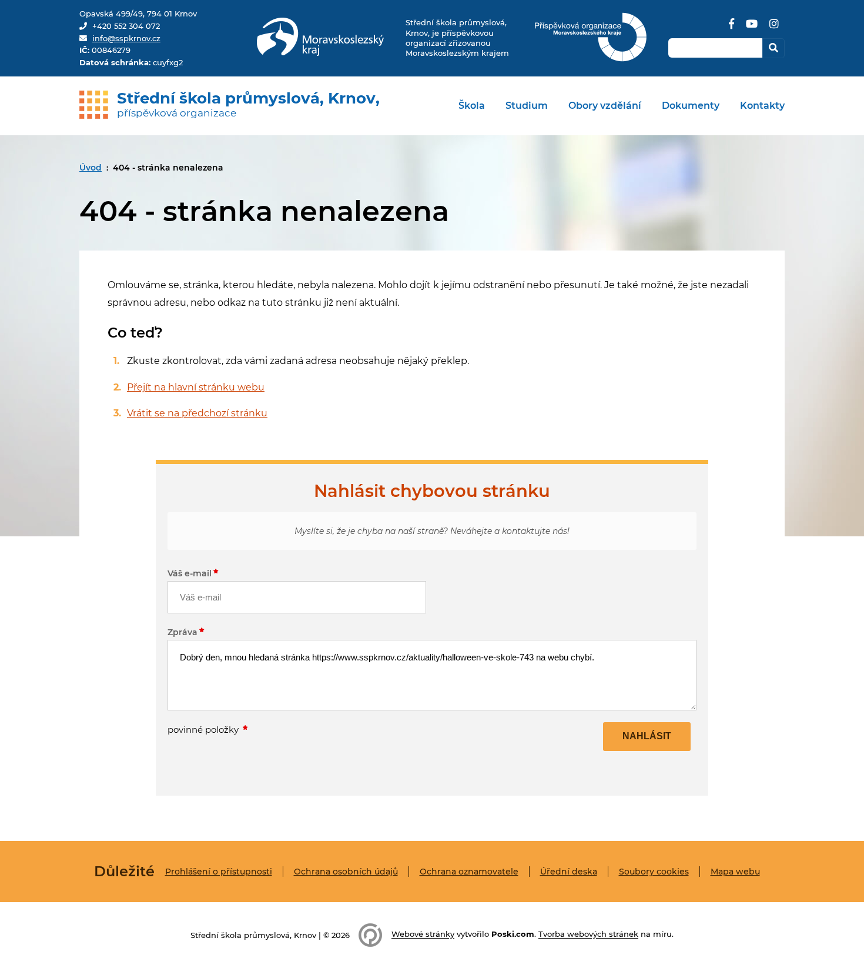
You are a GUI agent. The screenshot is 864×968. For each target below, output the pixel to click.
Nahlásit (646, 736)
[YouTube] (751, 28)
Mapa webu (735, 871)
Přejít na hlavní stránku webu (195, 387)
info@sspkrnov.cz (126, 38)
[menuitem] (471, 106)
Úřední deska (568, 871)
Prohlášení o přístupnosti (218, 871)
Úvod (90, 167)
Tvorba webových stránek (588, 934)
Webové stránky (422, 934)
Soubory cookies (654, 871)
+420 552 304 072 (126, 26)
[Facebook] (731, 28)
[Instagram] (774, 28)
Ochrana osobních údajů (346, 871)
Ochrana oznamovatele (469, 871)
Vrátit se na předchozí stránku (197, 413)
